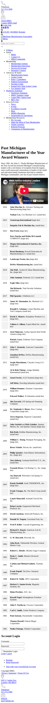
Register (22, 32)
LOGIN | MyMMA (10, 32)
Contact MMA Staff (9, 23)
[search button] (2, 46)
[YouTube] (6, 27)
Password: (5, 646)
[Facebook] (1, 27)
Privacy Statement (9, 673)
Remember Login (10, 651)
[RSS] (8, 27)
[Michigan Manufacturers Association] (16, 36)
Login (5, 25)
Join (9, 25)
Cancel (9, 654)
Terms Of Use (23, 673)
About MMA (6, 21)
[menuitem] (27, 50)
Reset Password (12, 662)
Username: (5, 641)
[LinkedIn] (3, 27)
